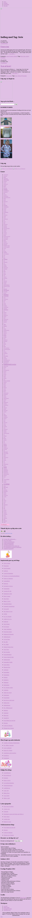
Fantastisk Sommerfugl (9, 606)
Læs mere (12, 53)
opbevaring (6, 410)
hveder (5, 304)
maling (5, 383)
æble (4, 519)
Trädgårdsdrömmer (8, 785)
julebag (5, 328)
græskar (5, 283)
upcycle (5, 511)
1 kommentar (4, 63)
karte (4, 342)
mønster (5, 399)
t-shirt (5, 488)
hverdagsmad (6, 307)
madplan (5, 382)
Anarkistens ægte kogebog (10, 753)
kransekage (5, 353)
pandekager (6, 417)
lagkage (5, 367)
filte (4, 260)
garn (4, 270)
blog (4, 193)
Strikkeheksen (7, 705)
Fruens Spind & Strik (9, 657)
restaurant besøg (6, 433)
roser (4, 437)
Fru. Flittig (6, 644)
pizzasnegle (6, 429)
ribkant (5, 435)
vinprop (5, 516)
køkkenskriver (6, 362)
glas (24, 56)
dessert (5, 235)
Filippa (5, 259)
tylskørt (5, 500)
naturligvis (6, 402)
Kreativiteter (6, 697)
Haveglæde (6, 290)
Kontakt (5, 3)
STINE (5, 614)
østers (5, 522)
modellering (6, 394)
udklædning (6, 504)
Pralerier (6, 677)
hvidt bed (5, 308)
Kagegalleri (6, 4)
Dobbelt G (6, 680)
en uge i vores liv (7, 247)
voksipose (5, 518)
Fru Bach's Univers (8, 586)
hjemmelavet (6, 299)
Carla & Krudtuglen (8, 573)
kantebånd (5, 341)
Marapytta (6, 715)
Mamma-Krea (7, 667)
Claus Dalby (6, 795)
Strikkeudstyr (6, 472)
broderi (5, 209)
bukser (5, 216)
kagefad (5, 337)
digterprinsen (6, 237)
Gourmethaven (7, 772)
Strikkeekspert (7, 636)
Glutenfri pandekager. (9, 544)
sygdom (5, 480)
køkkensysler (6, 366)
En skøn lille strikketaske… (10, 539)
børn (4, 223)
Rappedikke (6, 672)
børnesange (6, 224)
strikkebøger (6, 470)
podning (5, 430)
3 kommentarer (4, 43)
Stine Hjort (6, 598)
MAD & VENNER (7, 380)
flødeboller (5, 262)
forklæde (5, 266)
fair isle (5, 251)
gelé (4, 275)
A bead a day (7, 809)
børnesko (5, 225)
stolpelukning (6, 464)
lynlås (5, 376)
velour (5, 515)
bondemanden (6, 206)
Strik (5, 467)
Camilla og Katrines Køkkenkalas (11, 743)
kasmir (5, 343)
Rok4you (6, 583)
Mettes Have (7, 793)
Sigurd (5, 445)
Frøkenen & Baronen (9, 634)
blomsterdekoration (7, 197)
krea (4, 354)
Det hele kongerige (7, 236)
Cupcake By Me (7, 591)
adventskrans (6, 174)
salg (4, 442)
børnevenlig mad (6, 228)
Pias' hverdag (7, 652)
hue (4, 301)
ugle (4, 507)
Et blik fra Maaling (8, 725)
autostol (5, 185)
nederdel (5, 403)
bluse (5, 198)
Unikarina (6, 690)
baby (5, 186)
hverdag (5, 305)
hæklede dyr (6, 315)
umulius (5, 510)
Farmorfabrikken (7, 654)
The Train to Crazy (8, 611)
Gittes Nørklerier (7, 629)
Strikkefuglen (7, 659)
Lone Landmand (7, 748)
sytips (5, 485)
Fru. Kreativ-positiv (8, 687)
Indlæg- (6, 907)
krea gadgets (6, 356)
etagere (5, 248)
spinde (5, 458)
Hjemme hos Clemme (9, 728)
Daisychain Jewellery (9, 806)
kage (5, 335)
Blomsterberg (6, 196)
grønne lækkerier (7, 285)
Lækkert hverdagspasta (9, 542)
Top (1, 916)
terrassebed (6, 491)
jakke (5, 324)
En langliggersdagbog (9, 783)
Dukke (5, 240)
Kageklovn (6, 755)
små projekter (6, 453)
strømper (5, 475)
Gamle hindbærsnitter (9, 543)
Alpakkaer (6, 178)
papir (4, 419)
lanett (4, 368)
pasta (4, 421)
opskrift (5, 411)
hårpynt (5, 313)
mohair (5, 395)
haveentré (5, 289)
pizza (4, 427)
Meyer (5, 391)
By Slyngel (6, 626)
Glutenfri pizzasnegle (9, 548)
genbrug (5, 276)
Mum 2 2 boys (7, 601)
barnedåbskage (6, 190)
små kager (6, 452)
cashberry (5, 229)
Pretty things (6, 816)
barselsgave (6, 192)
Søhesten (6, 710)
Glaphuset (6, 713)
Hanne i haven (7, 780)
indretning (5, 320)
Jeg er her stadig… (8, 540)
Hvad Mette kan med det (9, 720)
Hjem (5, 1)
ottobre (5, 415)
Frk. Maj (6, 642)
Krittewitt (6, 621)
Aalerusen (6, 669)
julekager (5, 332)
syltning (5, 482)
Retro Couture (7, 596)
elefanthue (5, 244)
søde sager (6, 487)
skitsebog (5, 446)
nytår (4, 406)
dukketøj (5, 241)
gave (5, 271)
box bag (5, 208)
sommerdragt (6, 457)
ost (4, 413)
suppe (5, 476)
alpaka (5, 177)
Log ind (5, 906)
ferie (22, 56)
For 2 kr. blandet (7, 616)
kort (4, 350)
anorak (5, 182)
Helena (19, 75)
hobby (5, 300)
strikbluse (5, 468)
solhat (5, 456)
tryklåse (5, 496)
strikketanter (6, 471)
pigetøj (5, 425)
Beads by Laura (7, 821)
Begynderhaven (7, 775)
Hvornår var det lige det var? (7, 841)
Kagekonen (6, 758)
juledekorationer (6, 330)
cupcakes (5, 233)
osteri (5, 414)
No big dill (6, 609)
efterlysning (6, 243)
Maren (5, 384)
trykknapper (6, 495)
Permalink (3, 57)
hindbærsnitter (6, 296)
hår (4, 311)
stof (4, 461)
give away (5, 278)
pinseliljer (5, 426)
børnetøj (5, 227)
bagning (5, 189)
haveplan (5, 291)
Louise (5, 375)
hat (4, 287)
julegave (5, 331)
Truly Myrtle (7, 624)
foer (4, 263)
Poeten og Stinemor (8, 578)
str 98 (5, 465)
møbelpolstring (6, 398)
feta (4, 256)
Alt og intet (8, 75)
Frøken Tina (6, 267)
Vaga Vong (6, 649)
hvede (5, 303)
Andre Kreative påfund (11, 56)
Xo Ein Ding (7, 639)
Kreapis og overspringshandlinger (11, 576)
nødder (5, 409)
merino (5, 390)
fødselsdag (5, 268)
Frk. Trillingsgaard (8, 708)
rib (4, 434)
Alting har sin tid (7, 692)
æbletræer (5, 520)
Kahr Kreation (7, 568)
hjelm (5, 297)
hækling (5, 316)
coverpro (5, 232)
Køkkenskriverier (10, 364)
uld (4, 508)
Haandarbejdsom (8, 604)
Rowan (5, 438)
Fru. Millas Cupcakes (9, 745)
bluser (5, 200)
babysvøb (5, 188)
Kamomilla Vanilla (8, 662)
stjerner (5, 460)
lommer (5, 374)
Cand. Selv (6, 790)
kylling (5, 357)
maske (5, 386)
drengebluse (6, 239)
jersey (5, 326)
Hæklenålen (6, 685)
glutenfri (5, 282)
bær (4, 220)
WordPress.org (7, 910)
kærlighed (5, 358)
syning (6, 484)
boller (5, 204)
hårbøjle (5, 312)
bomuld (5, 205)
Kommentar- (8, 908)
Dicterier (6, 723)
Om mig (5, 5)
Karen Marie (7, 664)
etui (4, 249)
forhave (5, 264)
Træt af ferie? (6, 66)
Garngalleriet (7, 581)
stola (4, 462)
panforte (5, 418)
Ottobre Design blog (8, 647)
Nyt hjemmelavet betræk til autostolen (12, 547)
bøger (5, 221)
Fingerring (5, 47)
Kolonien (6, 778)
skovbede (5, 449)
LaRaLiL (6, 571)
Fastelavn (5, 252)
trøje (4, 499)
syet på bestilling (6, 479)
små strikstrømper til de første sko (11, 546)
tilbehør (5, 492)
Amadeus (5, 181)
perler (27, 56)
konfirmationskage (7, 349)
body (4, 202)
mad (4, 379)
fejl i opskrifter (6, 253)
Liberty (5, 372)
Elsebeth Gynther (7, 245)
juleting (5, 334)
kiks (4, 345)
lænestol (5, 378)
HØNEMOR (6, 309)
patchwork (5, 422)
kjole (5, 346)
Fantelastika (6, 675)
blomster (5, 194)
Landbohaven (7, 788)
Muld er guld (7, 798)
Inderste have (6, 319)
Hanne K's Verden (8, 750)
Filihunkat (6, 682)
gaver (5, 272)
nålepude (5, 407)
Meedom (5, 387)
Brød (4, 213)
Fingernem (6, 565)
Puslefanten (6, 695)
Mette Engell (23, 897)
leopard (5, 371)
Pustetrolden (6, 588)
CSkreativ (6, 811)
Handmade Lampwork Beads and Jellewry (14, 814)
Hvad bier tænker (8, 631)
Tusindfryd (6, 718)
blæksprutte (6, 201)
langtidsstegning (6, 370)
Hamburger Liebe (7, 286)
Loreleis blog (7, 819)
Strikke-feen (6, 702)
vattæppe (5, 512)
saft (4, 441)
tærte (4, 503)
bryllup (5, 210)
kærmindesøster (6, 361)
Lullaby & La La (8, 619)
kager (5, 338)
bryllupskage (6, 212)
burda (5, 217)
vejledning (5, 514)
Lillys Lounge (7, 563)
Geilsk (5, 274)
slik (4, 450)
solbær (5, 454)
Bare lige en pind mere (9, 700)
